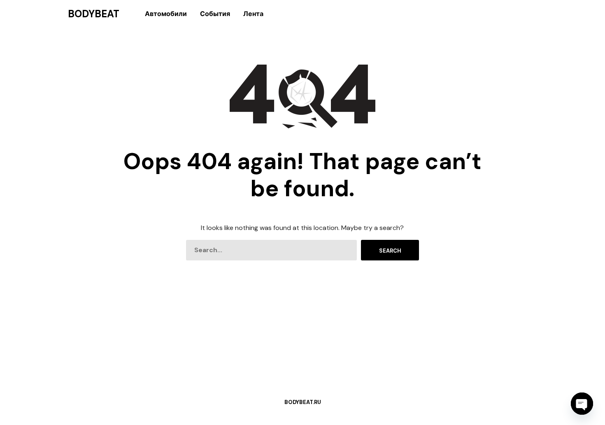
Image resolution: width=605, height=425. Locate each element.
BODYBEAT (93, 14)
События (215, 13)
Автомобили (166, 13)
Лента (253, 13)
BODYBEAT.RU (302, 402)
